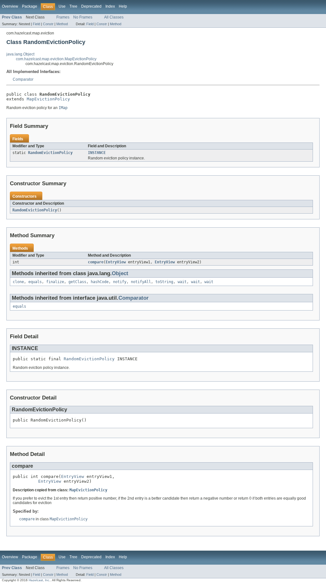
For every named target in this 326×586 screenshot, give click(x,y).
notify (119, 282)
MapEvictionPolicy (48, 99)
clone (18, 282)
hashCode (100, 282)
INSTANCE (97, 152)
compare (95, 262)
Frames (62, 17)
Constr (48, 24)
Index (110, 6)
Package (29, 6)
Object (120, 273)
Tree (73, 6)
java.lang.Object (20, 54)
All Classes (114, 17)
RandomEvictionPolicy (50, 152)
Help (123, 6)
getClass (77, 282)
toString (164, 282)
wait (182, 282)
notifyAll (141, 282)
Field (36, 24)
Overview (10, 6)
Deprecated (91, 6)
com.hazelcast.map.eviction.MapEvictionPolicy (56, 59)
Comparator (23, 79)
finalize (55, 282)
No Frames (82, 17)
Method (62, 24)
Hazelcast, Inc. (39, 580)
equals (35, 282)
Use (62, 6)
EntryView (116, 262)
